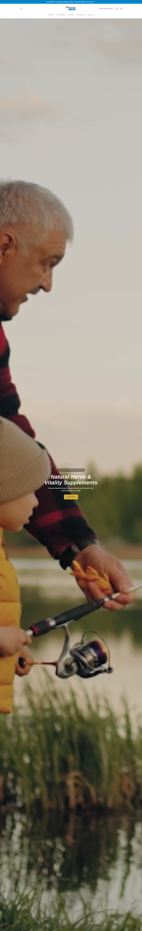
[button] (21, 9)
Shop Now (70, 497)
